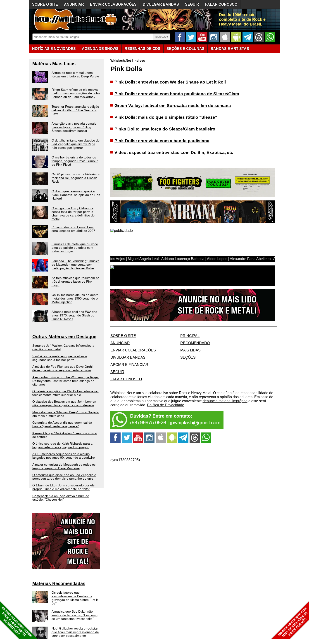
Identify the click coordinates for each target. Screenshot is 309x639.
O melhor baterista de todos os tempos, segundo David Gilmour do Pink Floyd (75, 161)
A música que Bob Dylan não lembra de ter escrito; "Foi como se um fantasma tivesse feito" (74, 615)
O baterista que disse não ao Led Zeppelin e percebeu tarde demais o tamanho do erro (64, 476)
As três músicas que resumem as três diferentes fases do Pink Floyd (75, 281)
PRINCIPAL (190, 336)
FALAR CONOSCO (221, 4)
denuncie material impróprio (225, 401)
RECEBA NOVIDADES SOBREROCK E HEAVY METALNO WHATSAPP (17, 622)
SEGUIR (192, 4)
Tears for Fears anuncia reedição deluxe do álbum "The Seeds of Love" (75, 110)
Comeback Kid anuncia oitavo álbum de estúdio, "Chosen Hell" (60, 497)
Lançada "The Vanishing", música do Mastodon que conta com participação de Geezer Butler (76, 264)
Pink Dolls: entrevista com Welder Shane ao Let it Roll (170, 82)
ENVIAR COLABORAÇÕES (113, 4)
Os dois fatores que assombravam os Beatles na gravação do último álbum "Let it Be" (75, 598)
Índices (139, 60)
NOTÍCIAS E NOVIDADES (54, 49)
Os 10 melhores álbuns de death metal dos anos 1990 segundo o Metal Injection (75, 298)
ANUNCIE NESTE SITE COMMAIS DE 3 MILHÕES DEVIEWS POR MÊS (292, 622)
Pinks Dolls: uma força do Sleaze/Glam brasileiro (164, 129)
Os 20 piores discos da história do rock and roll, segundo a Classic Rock (76, 177)
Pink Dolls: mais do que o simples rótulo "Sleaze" (165, 117)
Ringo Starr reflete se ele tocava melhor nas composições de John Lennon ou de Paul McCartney (76, 93)
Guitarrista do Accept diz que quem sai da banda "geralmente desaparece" (62, 424)
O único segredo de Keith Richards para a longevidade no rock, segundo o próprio (62, 445)
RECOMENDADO (195, 343)
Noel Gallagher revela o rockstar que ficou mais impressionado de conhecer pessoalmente (75, 632)
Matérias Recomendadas (58, 583)
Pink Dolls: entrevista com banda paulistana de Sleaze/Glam (176, 93)
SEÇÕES (185, 49)
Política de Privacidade (165, 405)
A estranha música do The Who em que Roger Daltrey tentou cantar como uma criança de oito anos (65, 380)
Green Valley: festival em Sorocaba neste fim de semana (172, 105)
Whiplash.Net (120, 60)
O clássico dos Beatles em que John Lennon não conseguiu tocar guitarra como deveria (64, 403)
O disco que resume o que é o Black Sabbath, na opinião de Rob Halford (76, 194)
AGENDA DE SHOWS (100, 49)
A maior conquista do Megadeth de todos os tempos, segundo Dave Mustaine (63, 466)
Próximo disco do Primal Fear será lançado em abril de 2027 (73, 228)
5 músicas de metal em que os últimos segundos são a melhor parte (59, 358)
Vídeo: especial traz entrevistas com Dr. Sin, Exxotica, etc (173, 152)
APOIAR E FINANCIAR (129, 365)
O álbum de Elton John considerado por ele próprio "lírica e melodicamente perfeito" (63, 487)
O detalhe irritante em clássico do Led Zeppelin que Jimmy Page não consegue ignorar (76, 144)
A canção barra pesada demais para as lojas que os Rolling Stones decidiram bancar (74, 127)
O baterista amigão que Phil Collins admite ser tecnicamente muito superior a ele (65, 393)
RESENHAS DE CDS (142, 49)
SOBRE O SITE (45, 4)
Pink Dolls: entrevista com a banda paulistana (161, 140)
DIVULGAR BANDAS (161, 4)
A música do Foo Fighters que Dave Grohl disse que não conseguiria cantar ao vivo (62, 368)
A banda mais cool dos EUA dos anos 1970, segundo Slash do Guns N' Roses (74, 315)
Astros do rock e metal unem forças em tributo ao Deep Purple (75, 74)
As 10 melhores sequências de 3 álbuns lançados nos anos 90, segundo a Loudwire (63, 455)
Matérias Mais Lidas (54, 63)
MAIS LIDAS (190, 350)
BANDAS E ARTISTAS (230, 49)
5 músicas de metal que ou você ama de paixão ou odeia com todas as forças (75, 247)
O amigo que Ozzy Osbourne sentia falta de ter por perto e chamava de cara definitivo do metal (73, 213)
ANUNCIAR (74, 4)
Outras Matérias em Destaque (64, 336)
